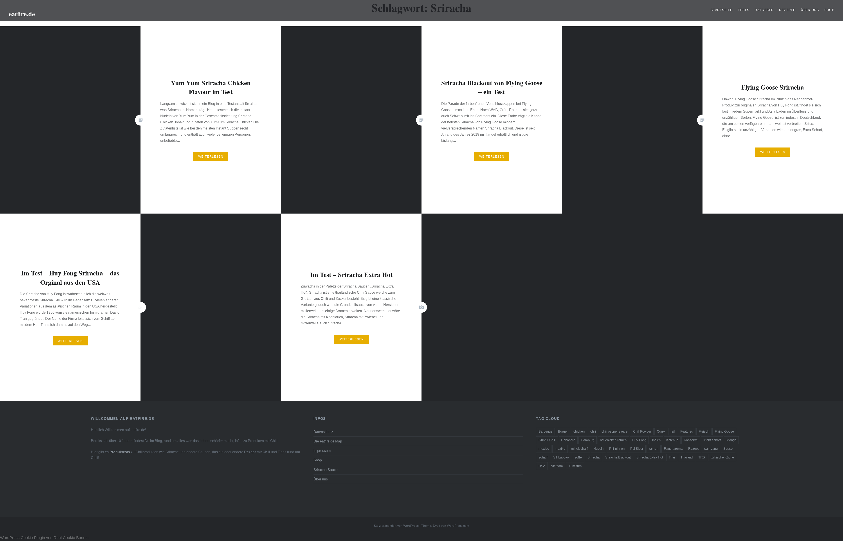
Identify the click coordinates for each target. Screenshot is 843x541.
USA (542, 466)
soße (578, 457)
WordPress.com (458, 525)
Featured (686, 431)
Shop (829, 10)
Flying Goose (724, 431)
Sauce (728, 448)
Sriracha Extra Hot (649, 457)
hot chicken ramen (613, 440)
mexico (544, 448)
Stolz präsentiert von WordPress (396, 525)
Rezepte (787, 10)
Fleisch (704, 431)
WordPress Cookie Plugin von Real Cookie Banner (44, 538)
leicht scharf (712, 440)
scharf (543, 457)
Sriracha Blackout (618, 457)
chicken (579, 431)
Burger (563, 431)
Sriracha (593, 457)
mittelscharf (579, 448)
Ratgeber (764, 10)
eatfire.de (22, 13)
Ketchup (672, 440)
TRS (701, 457)
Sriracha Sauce (325, 470)
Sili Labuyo (561, 457)
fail (673, 431)
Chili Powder (642, 431)
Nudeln (598, 448)
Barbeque (545, 431)
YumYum (575, 466)
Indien (656, 440)
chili (593, 431)
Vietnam (557, 466)
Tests (743, 10)
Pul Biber (636, 448)
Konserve (691, 440)
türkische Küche (722, 457)
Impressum (322, 451)
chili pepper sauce (614, 431)
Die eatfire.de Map (327, 441)
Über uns (810, 10)
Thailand (687, 457)
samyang (711, 448)
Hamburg (587, 440)
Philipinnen (617, 448)
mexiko (560, 448)
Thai (672, 457)
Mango (731, 440)
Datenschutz (323, 432)
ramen (653, 448)
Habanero (568, 440)
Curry (661, 431)
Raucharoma (673, 448)
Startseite (721, 10)
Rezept (693, 448)
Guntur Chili (547, 440)
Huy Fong (639, 440)
